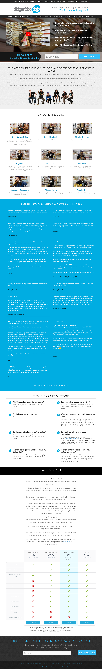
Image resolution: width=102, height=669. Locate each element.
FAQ (77, 1)
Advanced (39, 16)
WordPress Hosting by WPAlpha (61, 666)
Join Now (33, 622)
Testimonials (70, 1)
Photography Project (48, 666)
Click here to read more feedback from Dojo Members (51, 385)
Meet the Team (61, 1)
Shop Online (22, 1)
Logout (69, 663)
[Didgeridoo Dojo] (51, 9)
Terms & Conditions (77, 663)
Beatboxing (67, 16)
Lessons (32, 1)
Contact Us (84, 1)
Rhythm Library (57, 16)
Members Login (63, 663)
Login (40, 1)
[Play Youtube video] (28, 34)
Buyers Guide (89, 16)
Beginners (10, 16)
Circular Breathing (20, 16)
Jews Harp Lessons (78, 16)
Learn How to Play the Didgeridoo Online (49, 663)
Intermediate (30, 16)
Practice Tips (47, 16)
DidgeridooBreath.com (73, 439)
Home (15, 1)
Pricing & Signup (50, 1)
